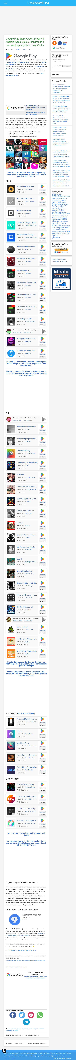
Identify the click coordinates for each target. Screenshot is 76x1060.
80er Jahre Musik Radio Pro (28, 338)
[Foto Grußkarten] (11, 213)
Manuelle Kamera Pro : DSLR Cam (31, 186)
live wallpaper (10, 1030)
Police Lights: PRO (24, 319)
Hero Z (20, 523)
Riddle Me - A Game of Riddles (29, 639)
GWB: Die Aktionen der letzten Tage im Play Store (21, 950)
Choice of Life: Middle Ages (28, 486)
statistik (58, 233)
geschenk (13, 1028)
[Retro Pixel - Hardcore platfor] (11, 429)
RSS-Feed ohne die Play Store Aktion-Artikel (16, 967)
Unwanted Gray (23, 450)
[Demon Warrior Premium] (11, 537)
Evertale (20, 474)
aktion (54, 194)
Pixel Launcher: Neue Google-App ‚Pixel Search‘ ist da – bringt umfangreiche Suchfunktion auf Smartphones (61, 88)
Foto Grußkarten (24, 210)
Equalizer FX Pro (23, 270)
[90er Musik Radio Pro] (11, 353)
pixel (66, 227)
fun (59, 200)
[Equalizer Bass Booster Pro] (11, 297)
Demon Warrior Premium (27, 535)
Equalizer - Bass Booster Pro (28, 258)
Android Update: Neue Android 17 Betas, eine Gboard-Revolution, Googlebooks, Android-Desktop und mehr (59, 131)
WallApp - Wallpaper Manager (29, 820)
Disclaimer (64, 261)
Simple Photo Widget (25, 234)
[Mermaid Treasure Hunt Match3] (11, 598)
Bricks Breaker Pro (24, 571)
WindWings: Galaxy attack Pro (29, 499)
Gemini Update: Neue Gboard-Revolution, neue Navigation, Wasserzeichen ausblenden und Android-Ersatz (60, 119)
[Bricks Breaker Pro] (11, 573)
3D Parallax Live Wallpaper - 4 (29, 808)
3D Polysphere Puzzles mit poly (30, 547)
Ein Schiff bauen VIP (25, 607)
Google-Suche (28, 332)
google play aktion (22, 1028)
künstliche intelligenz (65, 225)
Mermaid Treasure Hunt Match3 (30, 595)
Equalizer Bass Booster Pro (28, 295)
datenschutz (59, 198)
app (9, 1028)
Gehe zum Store (17, 332)
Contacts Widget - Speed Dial (29, 222)
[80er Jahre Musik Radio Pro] (11, 341)
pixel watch (58, 229)
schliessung (55, 231)
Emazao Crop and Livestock (28, 246)
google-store (62, 209)
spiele (16, 1030)
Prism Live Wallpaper (25, 784)
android (56, 195)
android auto (65, 196)
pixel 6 (53, 229)
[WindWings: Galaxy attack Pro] (11, 501)
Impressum (55, 259)
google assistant (58, 211)
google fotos (64, 215)
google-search (58, 207)
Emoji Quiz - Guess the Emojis (29, 651)
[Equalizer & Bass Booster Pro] (11, 285)
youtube (56, 237)
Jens (30, 50)
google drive (57, 215)
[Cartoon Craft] (11, 629)
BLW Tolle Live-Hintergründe (29, 796)
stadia (53, 233)
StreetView (64, 233)
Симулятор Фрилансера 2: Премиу (32, 438)
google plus (65, 221)
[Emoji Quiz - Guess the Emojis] (11, 653)
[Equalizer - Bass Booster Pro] (11, 261)
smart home (61, 231)
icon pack (35, 1028)
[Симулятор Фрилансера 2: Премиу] (11, 441)
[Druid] (11, 561)
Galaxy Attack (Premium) (27, 462)
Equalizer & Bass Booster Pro (29, 282)
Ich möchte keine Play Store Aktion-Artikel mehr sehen (18, 960)
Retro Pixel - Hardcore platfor (29, 426)
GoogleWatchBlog (38, 2)
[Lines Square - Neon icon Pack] (11, 758)
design (65, 198)
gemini (63, 200)
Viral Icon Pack (23, 743)
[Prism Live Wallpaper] (11, 787)
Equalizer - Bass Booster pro (28, 307)
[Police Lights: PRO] (11, 321)
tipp (68, 233)
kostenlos (41, 1028)
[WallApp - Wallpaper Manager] (11, 823)
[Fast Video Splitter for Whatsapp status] (11, 201)
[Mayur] (11, 734)
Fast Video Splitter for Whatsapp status (33, 198)
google (64, 202)
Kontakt (62, 259)
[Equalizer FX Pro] (11, 273)
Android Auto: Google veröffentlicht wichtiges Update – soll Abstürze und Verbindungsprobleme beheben (60, 143)
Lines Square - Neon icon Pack (29, 755)
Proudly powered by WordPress (63, 1058)
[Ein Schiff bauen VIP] (11, 610)
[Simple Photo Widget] (11, 237)
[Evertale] (11, 477)
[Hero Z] (11, 525)
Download (42, 190)
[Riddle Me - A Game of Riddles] (11, 641)
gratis (30, 1028)
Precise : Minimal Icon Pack (28, 719)
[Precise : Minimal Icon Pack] (11, 722)
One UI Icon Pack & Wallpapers (30, 767)
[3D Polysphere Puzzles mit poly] (11, 549)
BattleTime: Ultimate (25, 511)
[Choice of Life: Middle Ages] (11, 489)
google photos (62, 217)
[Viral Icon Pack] (11, 746)
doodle (55, 200)
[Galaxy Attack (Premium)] (11, 465)
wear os (61, 235)
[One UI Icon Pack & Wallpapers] (11, 770)
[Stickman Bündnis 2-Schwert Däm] (11, 586)
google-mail (56, 205)
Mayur (19, 731)
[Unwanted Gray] (11, 453)
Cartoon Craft (22, 627)
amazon (59, 194)
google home (55, 217)
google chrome (59, 213)
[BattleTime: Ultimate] (11, 513)
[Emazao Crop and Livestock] (11, 249)
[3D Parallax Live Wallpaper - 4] (11, 811)
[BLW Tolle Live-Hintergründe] (11, 799)
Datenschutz (55, 261)
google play (56, 219)
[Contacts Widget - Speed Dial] (11, 225)
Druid (19, 559)
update (55, 235)
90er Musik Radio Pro (26, 350)
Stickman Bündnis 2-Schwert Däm (31, 583)
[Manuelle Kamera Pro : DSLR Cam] (11, 189)
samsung (63, 229)
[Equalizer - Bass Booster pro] (11, 309)
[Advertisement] (38, 21)
